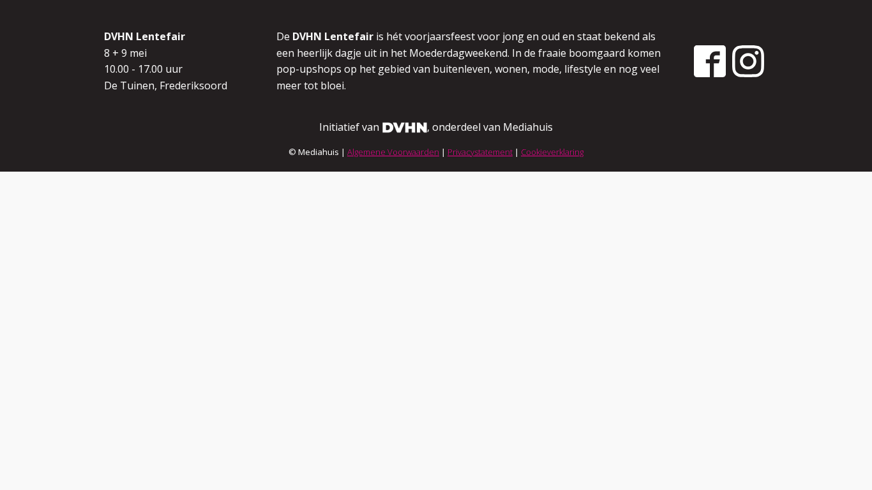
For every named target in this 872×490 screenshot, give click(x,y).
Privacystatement (480, 152)
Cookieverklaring (552, 152)
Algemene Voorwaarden (393, 152)
